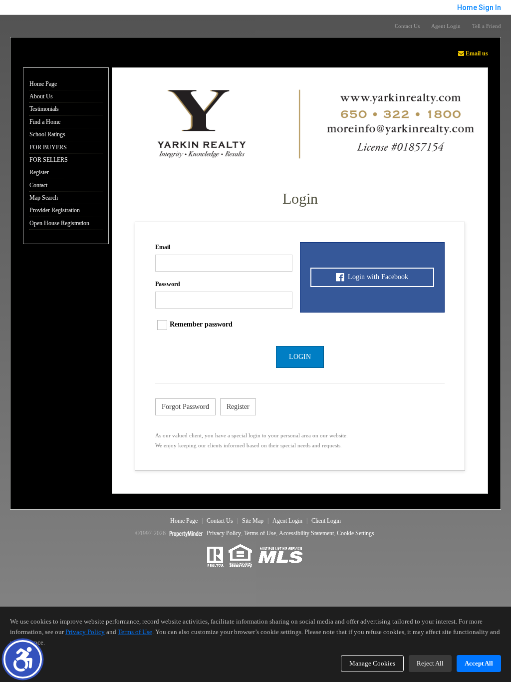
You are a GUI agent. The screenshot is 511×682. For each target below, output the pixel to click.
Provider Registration (54, 210)
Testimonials (44, 108)
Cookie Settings (355, 533)
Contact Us (407, 26)
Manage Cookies (372, 663)
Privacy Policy (224, 533)
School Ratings (47, 134)
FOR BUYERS (48, 147)
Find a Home (44, 121)
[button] (22, 659)
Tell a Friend (486, 26)
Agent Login (446, 26)
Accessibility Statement (306, 533)
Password (167, 284)
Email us (476, 53)
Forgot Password (185, 406)
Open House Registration (59, 223)
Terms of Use (260, 533)
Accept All (479, 663)
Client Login (326, 520)
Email (162, 247)
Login (300, 356)
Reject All (430, 663)
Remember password (201, 324)
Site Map (252, 520)
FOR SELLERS (48, 159)
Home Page (43, 83)
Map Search (43, 197)
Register (39, 172)
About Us (41, 96)
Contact (38, 185)
